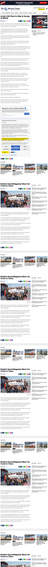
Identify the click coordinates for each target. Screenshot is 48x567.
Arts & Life (25, 12)
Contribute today (41, 9)
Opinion (20, 12)
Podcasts (30, 12)
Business (16, 12)
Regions (12, 12)
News (3, 12)
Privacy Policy (9, 115)
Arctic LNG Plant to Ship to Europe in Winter (15, 17)
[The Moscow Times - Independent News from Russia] (10, 9)
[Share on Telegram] (22, 21)
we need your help (12, 136)
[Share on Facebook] (19, 21)
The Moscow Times (5, 20)
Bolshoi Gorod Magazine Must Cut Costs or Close (15, 185)
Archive (34, 12)
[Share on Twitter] (21, 21)
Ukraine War (7, 12)
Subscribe (27, 113)
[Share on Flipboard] (28, 21)
